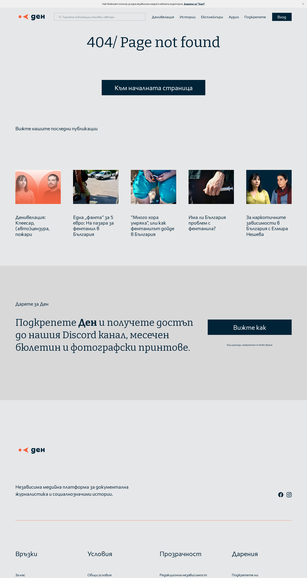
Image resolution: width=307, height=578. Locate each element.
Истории (188, 17)
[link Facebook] (280, 496)
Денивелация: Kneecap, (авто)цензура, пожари (32, 225)
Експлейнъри (212, 17)
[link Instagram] (289, 496)
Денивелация (163, 17)
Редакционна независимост (183, 575)
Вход (281, 17)
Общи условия (99, 575)
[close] (303, 3)
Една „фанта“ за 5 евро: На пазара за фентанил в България (93, 225)
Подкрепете (255, 17)
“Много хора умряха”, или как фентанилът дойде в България (152, 225)
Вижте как (249, 327)
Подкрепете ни (245, 575)
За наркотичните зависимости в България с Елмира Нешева (267, 225)
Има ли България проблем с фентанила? (207, 222)
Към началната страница (153, 87)
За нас (20, 575)
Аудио (234, 17)
